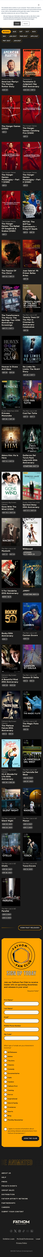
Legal (38, 1239)
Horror (10, 1094)
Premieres (12, 1107)
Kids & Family (13, 1103)
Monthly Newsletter (15, 1120)
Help (4, 1177)
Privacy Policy (21, 1243)
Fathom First (13, 1086)
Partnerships (8, 1203)
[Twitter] (15, 1231)
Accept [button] (17, 23)
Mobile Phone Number (12, 1026)
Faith (10, 1078)
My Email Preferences (25, 1239)
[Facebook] (11, 1231)
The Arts (11, 1061)
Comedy (11, 1069)
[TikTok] (23, 1231)
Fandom (11, 1082)
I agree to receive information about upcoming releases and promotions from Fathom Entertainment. (22, 1131)
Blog (9, 1116)
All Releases (12, 1052)
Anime (10, 1056)
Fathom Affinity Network (15, 1199)
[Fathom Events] (21, 1222)
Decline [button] (26, 23)
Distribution (8, 1194)
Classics (11, 1065)
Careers (6, 1207)
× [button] (39, 4)
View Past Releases (29, 928)
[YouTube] (27, 1231)
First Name (8, 1000)
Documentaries (14, 1073)
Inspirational (12, 1099)
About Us (6, 1173)
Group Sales (8, 1190)
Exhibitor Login (8, 1239)
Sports (10, 1111)
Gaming (11, 1090)
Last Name (8, 1008)
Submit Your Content (13, 1212)
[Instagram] (19, 1231)
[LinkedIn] (32, 1231)
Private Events (9, 1186)
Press (4, 1182)
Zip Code (8, 1034)
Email (6, 1017)
